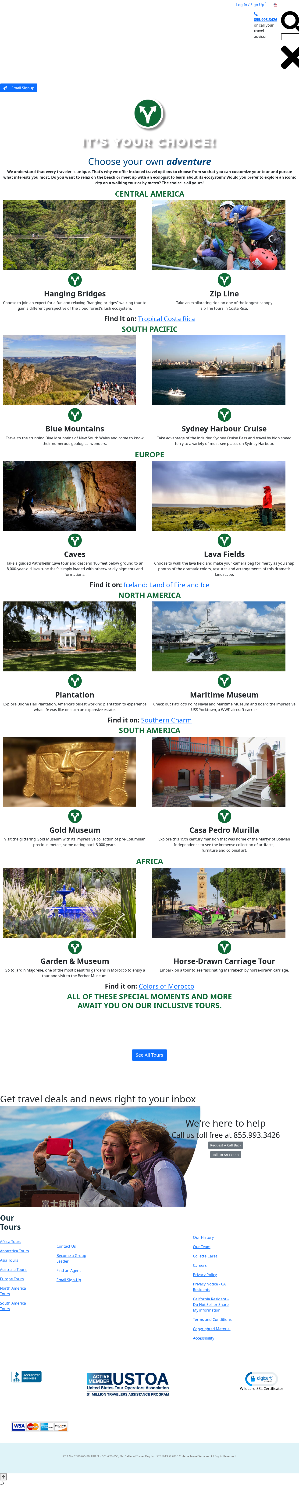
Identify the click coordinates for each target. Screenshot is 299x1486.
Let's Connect (71, 1226)
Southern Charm (166, 719)
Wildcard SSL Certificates (262, 1388)
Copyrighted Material (212, 1328)
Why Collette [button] (131, 42)
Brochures (183, 42)
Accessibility (203, 1338)
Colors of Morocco (166, 986)
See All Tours (149, 1055)
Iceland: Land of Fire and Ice (166, 584)
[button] (261, 1379)
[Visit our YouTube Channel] (26, 1210)
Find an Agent (69, 1270)
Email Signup (22, 87)
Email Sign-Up (69, 1279)
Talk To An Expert (225, 1155)
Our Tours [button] (59, 42)
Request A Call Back (225, 1145)
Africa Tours (10, 1241)
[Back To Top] (3, 1476)
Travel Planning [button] (214, 42)
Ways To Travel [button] (94, 42)
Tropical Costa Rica (166, 318)
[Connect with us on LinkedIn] (16, 1210)
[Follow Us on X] (11, 1210)
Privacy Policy (205, 1274)
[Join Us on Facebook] (2, 1210)
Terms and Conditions (212, 1319)
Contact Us (66, 1246)
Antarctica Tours (14, 1250)
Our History (203, 1237)
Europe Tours (12, 1278)
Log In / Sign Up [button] (250, 4)
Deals (160, 42)
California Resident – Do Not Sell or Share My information (211, 1304)
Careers (200, 1265)
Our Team (201, 1246)
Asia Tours (9, 1260)
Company (209, 1222)
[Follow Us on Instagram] (7, 1210)
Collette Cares (205, 1256)
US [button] (280, 4)
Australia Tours (13, 1269)
